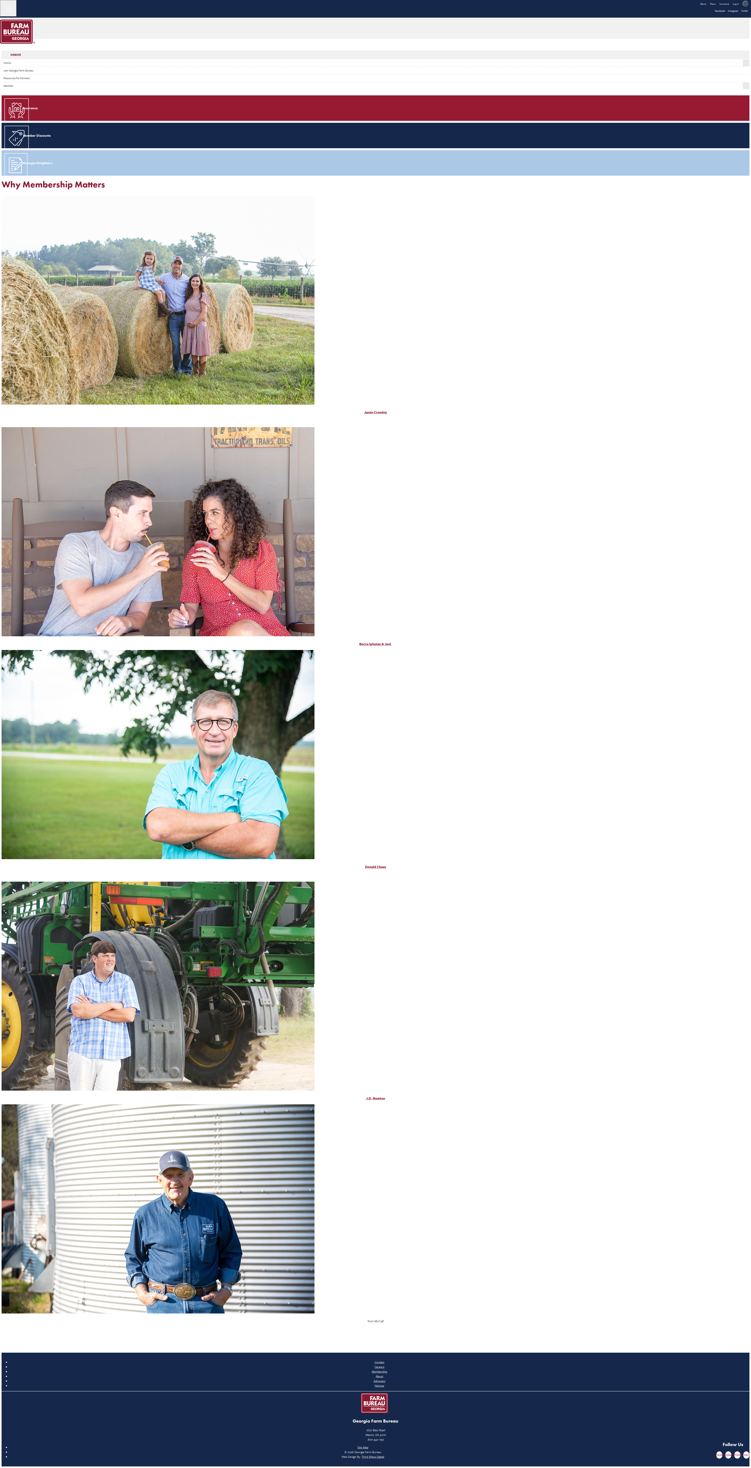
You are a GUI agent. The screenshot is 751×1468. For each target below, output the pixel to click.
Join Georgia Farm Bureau (19, 70)
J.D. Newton (375, 1098)
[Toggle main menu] (8, 8)
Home (7, 63)
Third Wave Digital (372, 1456)
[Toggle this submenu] (746, 63)
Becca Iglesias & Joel (375, 643)
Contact (379, 1362)
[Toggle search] (745, 4)
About (703, 3)
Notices (379, 1385)
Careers (379, 1367)
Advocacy (379, 1381)
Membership (379, 1371)
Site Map (363, 1447)
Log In (736, 3)
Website (15, 55)
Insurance (724, 3)
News (713, 3)
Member (8, 86)
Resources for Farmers (17, 78)
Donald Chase (375, 866)
